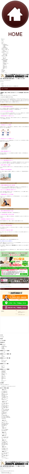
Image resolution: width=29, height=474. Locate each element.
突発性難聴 (4, 51)
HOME (2, 83)
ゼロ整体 (3, 347)
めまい (4, 62)
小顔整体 (4, 46)
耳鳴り (4, 50)
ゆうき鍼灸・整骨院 (4, 406)
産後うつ (3, 377)
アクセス (3, 41)
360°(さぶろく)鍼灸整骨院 (5, 429)
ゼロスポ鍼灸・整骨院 (4, 391)
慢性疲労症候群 (4, 378)
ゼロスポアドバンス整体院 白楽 (6, 416)
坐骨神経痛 (3, 367)
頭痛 (3, 65)
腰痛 (2, 366)
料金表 (2, 42)
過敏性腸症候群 (5, 60)
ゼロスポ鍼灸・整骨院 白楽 (5, 405)
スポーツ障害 (3, 352)
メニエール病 (3, 375)
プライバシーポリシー (4, 72)
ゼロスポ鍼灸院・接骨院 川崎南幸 (6, 417)
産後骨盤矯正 (5, 47)
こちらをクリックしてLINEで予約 (4, 286)
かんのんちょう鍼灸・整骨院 (5, 409)
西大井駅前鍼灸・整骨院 (5, 394)
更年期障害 (3, 374)
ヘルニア (4, 56)
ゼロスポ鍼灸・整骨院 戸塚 (5, 403)
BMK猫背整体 (5, 44)
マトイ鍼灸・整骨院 (4, 412)
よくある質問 (3, 340)
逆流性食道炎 (3, 371)
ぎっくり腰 (4, 57)
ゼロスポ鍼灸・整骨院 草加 (5, 423)
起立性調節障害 (4, 372)
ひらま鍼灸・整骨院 (4, 415)
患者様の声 (2, 342)
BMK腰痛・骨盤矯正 (5, 45)
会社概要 (3, 71)
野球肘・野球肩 (5, 54)
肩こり (4, 52)
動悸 (3, 68)
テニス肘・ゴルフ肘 (5, 53)
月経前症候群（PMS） (6, 63)
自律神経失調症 (5, 66)
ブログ (2, 69)
